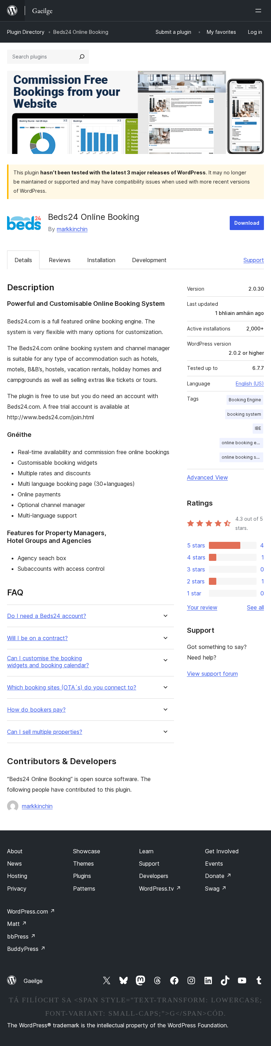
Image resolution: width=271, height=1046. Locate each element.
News (14, 863)
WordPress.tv (160, 888)
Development (149, 260)
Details (23, 260)
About (15, 851)
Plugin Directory (25, 32)
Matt (17, 923)
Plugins (82, 875)
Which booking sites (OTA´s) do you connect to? (71, 687)
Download (246, 223)
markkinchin (72, 229)
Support (253, 260)
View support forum (212, 673)
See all (255, 607)
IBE (258, 428)
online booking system (242, 457)
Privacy (16, 888)
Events (214, 863)
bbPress (21, 936)
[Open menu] (259, 10)
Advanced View (207, 477)
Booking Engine (245, 399)
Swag (216, 888)
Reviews (60, 260)
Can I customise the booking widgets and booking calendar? (48, 661)
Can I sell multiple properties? (44, 732)
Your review (202, 607)
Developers (153, 875)
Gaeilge (33, 980)
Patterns (84, 888)
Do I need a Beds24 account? (46, 616)
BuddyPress (26, 948)
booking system (244, 414)
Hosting (17, 875)
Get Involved (222, 851)
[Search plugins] (82, 57)
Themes (83, 863)
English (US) (250, 383)
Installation (101, 260)
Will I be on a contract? (37, 638)
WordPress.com (31, 911)
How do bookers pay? (36, 709)
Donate (218, 875)
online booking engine (242, 442)
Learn (146, 851)
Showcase (86, 851)
